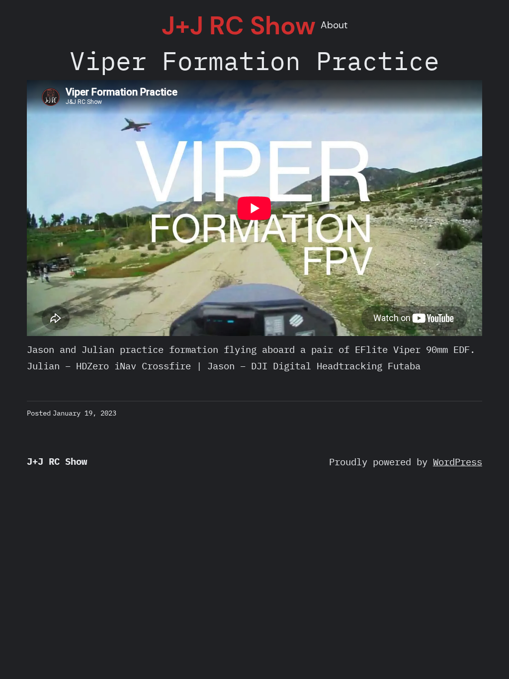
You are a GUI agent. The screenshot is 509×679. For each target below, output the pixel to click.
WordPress (457, 461)
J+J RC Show (239, 25)
